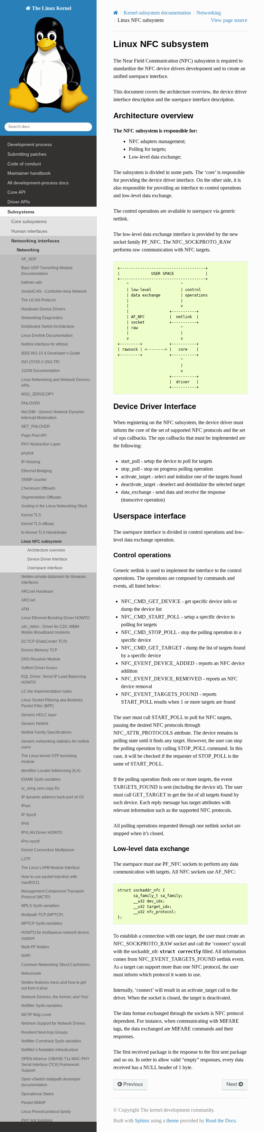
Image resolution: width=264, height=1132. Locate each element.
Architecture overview (46, 550)
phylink (27, 453)
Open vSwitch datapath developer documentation (50, 1082)
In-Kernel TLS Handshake (44, 532)
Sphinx (142, 1120)
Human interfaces (29, 231)
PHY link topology (36, 1120)
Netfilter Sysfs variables (41, 1005)
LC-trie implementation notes (46, 691)
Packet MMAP (33, 1102)
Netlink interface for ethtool (44, 344)
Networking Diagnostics (42, 318)
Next (232, 1084)
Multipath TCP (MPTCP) (42, 914)
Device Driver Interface (47, 559)
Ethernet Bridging (36, 471)
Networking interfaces (35, 240)
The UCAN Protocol (38, 300)
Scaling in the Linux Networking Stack (54, 506)
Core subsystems (29, 221)
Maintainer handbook (29, 173)
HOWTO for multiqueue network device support (55, 935)
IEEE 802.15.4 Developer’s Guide (50, 353)
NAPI (25, 955)
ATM (25, 609)
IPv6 (25, 823)
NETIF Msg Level (36, 1014)
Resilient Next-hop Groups (44, 1032)
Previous (132, 1084)
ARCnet (28, 600)
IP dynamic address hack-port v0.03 (52, 797)
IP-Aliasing (30, 462)
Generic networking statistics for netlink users (55, 744)
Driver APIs (18, 201)
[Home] (115, 12)
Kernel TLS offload (37, 524)
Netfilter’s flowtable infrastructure (49, 1050)
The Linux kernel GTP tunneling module (49, 759)
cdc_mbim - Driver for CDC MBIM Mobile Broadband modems (50, 629)
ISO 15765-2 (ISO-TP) (40, 362)
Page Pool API (33, 435)
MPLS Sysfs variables (40, 905)
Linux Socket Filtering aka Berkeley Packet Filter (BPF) (52, 703)
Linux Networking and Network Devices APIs (55, 382)
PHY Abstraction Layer (41, 444)
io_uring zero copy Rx (40, 788)
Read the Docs (221, 1120)
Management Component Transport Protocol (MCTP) (52, 894)
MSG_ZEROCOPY (37, 394)
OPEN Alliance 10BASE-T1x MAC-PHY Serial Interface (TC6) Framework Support (55, 1064)
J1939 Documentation (40, 370)
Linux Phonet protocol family (46, 1111)
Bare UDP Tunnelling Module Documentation (47, 271)
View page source (229, 20)
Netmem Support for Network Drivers (53, 1023)
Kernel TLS (31, 515)
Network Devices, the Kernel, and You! (54, 997)
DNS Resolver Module (41, 659)
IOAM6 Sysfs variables (41, 779)
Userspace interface (44, 568)
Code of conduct (24, 163)
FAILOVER (30, 403)
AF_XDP (28, 259)
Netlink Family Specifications (46, 732)
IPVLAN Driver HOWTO (41, 832)
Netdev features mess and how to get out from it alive (53, 985)
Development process (29, 144)
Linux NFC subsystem (41, 541)
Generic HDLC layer (39, 715)
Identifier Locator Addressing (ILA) (50, 770)
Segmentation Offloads (41, 497)
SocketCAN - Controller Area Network (54, 291)
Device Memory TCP (39, 650)
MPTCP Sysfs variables (41, 923)
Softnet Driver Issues (39, 668)
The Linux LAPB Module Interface (50, 867)
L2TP (26, 859)
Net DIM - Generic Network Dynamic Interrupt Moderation (52, 415)
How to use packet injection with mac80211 (49, 879)
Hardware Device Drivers (43, 309)
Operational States (37, 1094)
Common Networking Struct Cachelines (55, 964)
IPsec (26, 806)
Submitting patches (26, 154)
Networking (28, 250)
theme (172, 1120)
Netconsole (31, 973)
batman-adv (31, 282)
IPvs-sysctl (30, 841)
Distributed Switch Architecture (47, 326)
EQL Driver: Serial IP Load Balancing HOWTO (53, 679)
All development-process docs (38, 182)
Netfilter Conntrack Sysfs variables (51, 1041)
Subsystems (20, 211)
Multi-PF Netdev (35, 947)
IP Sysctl (28, 815)
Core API (16, 192)
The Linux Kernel (51, 8)
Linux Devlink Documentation (47, 335)
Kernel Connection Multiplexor (47, 850)
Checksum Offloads (38, 488)
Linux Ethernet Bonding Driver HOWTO (55, 618)
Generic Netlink (34, 723)
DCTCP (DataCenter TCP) (44, 641)
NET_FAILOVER (35, 426)
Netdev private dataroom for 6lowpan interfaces (53, 579)
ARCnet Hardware (37, 591)
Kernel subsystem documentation (157, 12)
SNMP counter (34, 479)
